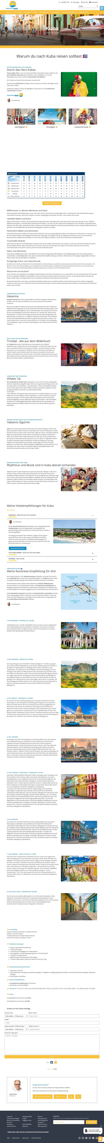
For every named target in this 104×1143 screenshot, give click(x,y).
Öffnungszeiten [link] (42, 1126)
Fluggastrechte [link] (26, 1120)
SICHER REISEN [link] (26, 1124)
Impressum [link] (25, 1138)
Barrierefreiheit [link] (36, 1138)
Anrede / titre (9, 1013)
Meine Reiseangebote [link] (69, 12)
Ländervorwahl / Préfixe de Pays (14, 1026)
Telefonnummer (34, 1026)
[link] (102, 8)
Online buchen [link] (83, 12)
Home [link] (49, 1069)
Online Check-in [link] (42, 1124)
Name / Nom (33, 1013)
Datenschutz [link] (16, 1138)
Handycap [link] (10, 1124)
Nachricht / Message (11, 1033)
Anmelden (91, 1122)
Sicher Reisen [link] (56, 12)
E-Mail (7, 1019)
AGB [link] (8, 1138)
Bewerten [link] (25, 1126)
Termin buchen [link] (44, 12)
